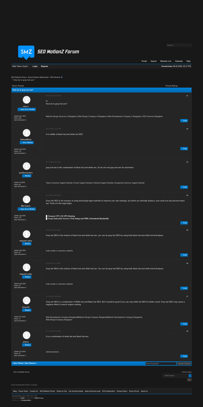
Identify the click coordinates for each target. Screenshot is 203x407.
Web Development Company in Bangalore (124, 116)
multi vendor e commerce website (59, 251)
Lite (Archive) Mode (76, 391)
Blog (15, 391)
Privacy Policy (122, 391)
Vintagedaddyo (26, 400)
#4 (187, 195)
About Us (144, 391)
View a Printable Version (21, 372)
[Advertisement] (101, 20)
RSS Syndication (108, 391)
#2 (187, 129)
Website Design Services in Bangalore (61, 116)
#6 (187, 263)
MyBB (23, 398)
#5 (187, 230)
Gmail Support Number (83, 183)
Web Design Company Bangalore (59, 320)
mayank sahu (25, 241)
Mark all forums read (92, 391)
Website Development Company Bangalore (124, 317)
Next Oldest (18, 363)
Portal (144, 61)
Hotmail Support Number (104, 183)
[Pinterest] (37, 86)
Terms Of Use (134, 391)
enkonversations (52, 352)
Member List (165, 61)
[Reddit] (34, 86)
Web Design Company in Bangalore (92, 116)
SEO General (55, 77)
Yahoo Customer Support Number (59, 183)
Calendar (179, 61)
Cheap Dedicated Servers (58, 219)
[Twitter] (28, 86)
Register (44, 66)
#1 (187, 96)
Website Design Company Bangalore (92, 317)
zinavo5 (25, 307)
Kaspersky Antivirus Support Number (130, 183)
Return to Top (62, 391)
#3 (187, 162)
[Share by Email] (39, 86)
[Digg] (30, 86)
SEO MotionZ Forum (18, 77)
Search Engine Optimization (38, 77)
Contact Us (34, 391)
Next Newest (30, 363)
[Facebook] (26, 86)
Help (188, 61)
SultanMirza (25, 139)
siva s (26, 106)
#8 (187, 331)
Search (154, 61)
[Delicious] (32, 86)
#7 (187, 296)
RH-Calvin (26, 206)
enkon (26, 342)
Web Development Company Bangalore (61, 317)
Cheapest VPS (54, 216)
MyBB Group (39, 398)
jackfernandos (26, 173)
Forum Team (23, 391)
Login (35, 66)
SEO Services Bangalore (153, 116)
